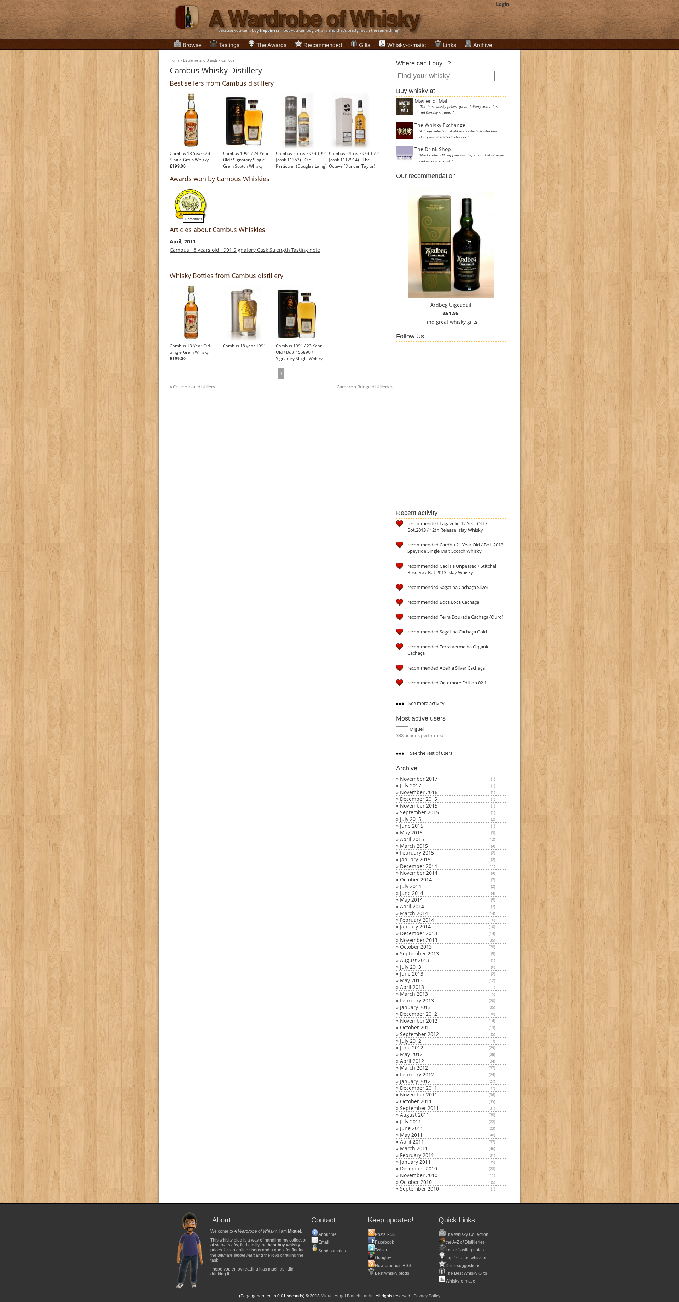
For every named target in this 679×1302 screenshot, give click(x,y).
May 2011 (411, 1135)
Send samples (332, 1251)
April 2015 (412, 839)
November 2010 (418, 1175)
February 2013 (417, 1000)
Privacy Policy (426, 1296)
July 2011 (410, 1121)
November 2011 (418, 1094)
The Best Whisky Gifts (466, 1273)
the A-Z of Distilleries (465, 1242)
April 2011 (412, 1141)
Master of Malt (431, 101)
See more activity (426, 703)
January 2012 (415, 1081)
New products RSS (393, 1265)
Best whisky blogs (392, 1273)
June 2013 (411, 973)
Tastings (229, 45)
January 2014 (415, 926)
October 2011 (416, 1101)
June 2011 (411, 1128)
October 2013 (416, 946)
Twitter (381, 1250)
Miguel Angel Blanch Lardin (347, 1296)
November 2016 (418, 792)
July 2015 (410, 819)
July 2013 (410, 967)
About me (327, 1234)
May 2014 (411, 899)
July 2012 (410, 1040)
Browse (192, 45)
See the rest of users (430, 753)
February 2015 (417, 852)
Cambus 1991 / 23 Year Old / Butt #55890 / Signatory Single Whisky (299, 352)
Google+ (383, 1257)
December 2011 (418, 1087)
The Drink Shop (432, 149)
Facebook (384, 1242)
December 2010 (418, 1168)
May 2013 (411, 980)
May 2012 (411, 1054)
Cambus (227, 60)
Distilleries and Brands (200, 60)
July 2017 (410, 785)
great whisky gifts (456, 321)
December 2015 (418, 798)
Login (502, 4)
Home (174, 60)
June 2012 (411, 1047)
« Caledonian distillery (192, 387)
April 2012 (412, 1061)
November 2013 (418, 940)
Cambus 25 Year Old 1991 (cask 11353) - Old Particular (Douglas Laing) (301, 159)
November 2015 (418, 805)
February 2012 (417, 1074)
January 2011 (415, 1161)
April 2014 (412, 906)
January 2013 (415, 1007)
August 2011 (414, 1114)
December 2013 (418, 933)
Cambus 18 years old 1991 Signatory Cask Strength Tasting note (245, 250)
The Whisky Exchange (439, 125)
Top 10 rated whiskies (466, 1257)
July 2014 (410, 886)
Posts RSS (385, 1234)
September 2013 (419, 953)
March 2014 (414, 913)
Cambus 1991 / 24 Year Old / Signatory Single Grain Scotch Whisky (246, 159)
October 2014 (416, 879)
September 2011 (419, 1108)
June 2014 (411, 893)
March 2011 (414, 1148)
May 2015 (411, 832)
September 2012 (419, 1034)
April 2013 (412, 987)
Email (323, 1242)
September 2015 (419, 812)
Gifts (364, 45)
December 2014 (418, 866)
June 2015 (411, 825)
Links (449, 45)
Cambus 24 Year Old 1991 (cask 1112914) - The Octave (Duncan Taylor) (354, 159)
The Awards (271, 45)
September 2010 (419, 1188)
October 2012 (416, 1027)
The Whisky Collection (467, 1234)
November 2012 (418, 1020)
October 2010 (416, 1182)
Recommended (322, 45)
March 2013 (414, 993)
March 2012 (414, 1067)
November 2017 (418, 778)
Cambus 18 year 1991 (244, 346)
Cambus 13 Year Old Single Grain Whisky (190, 156)
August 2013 (414, 960)
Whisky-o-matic (406, 45)
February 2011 (417, 1155)
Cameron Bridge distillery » (365, 387)
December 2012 (418, 1014)
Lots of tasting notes (465, 1250)
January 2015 (415, 859)
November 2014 (418, 872)
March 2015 (414, 846)
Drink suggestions (463, 1265)
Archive (482, 45)
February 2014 (417, 919)
